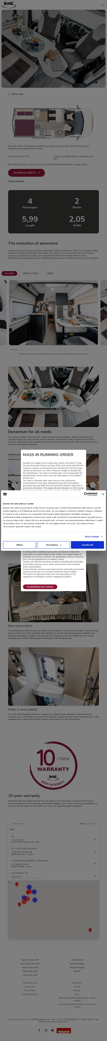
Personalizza (52, 545)
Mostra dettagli (92, 536)
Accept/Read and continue (40, 586)
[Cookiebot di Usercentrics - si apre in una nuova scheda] (86, 494)
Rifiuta (20, 545)
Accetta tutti (87, 545)
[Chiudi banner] (103, 494)
